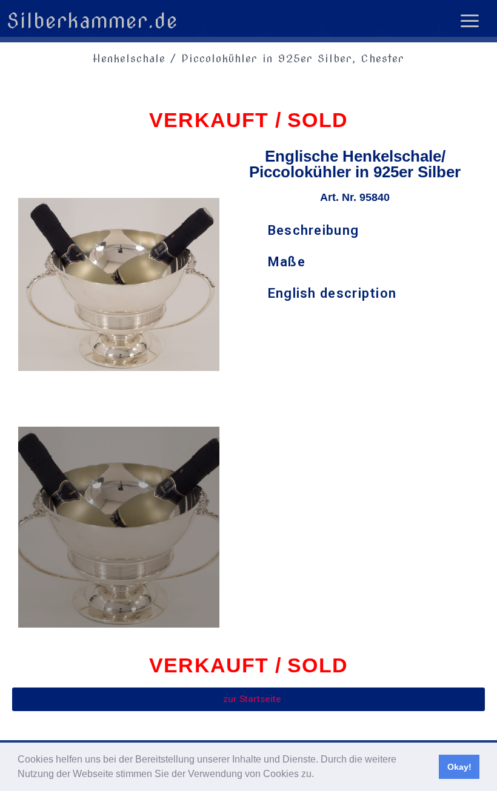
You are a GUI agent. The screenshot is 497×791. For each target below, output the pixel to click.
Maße (286, 261)
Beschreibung (313, 230)
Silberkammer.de (92, 20)
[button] (318, 775)
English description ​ (334, 293)
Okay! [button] (459, 767)
